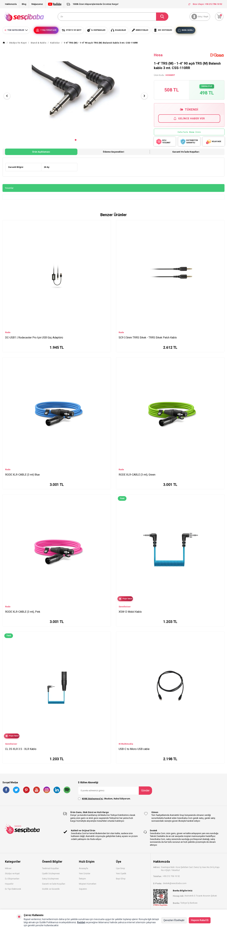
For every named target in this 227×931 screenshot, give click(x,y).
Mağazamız (37, 4)
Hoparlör (9, 884)
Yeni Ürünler (84, 873)
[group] (75, 93)
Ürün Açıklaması (41, 151)
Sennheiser (125, 606)
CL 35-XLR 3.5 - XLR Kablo (20, 749)
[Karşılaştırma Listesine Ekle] (107, 223)
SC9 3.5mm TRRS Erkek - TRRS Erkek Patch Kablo (148, 337)
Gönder (145, 790)
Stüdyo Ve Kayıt (18, 42)
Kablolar (55, 42)
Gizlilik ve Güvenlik (51, 889)
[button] (75, 140)
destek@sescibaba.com (174, 883)
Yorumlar (9, 188)
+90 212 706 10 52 (171, 876)
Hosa (158, 55)
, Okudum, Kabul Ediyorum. (106, 798)
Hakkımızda (11, 4)
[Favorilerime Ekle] (107, 228)
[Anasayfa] (3, 43)
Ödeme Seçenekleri (113, 151)
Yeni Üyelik (121, 873)
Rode (7, 332)
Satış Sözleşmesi (50, 878)
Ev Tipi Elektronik (13, 889)
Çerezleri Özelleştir (174, 920)
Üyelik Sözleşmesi (51, 873)
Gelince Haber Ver (191, 118)
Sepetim (83, 889)
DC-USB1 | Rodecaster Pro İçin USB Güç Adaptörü (34, 337)
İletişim (82, 878)
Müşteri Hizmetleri (87, 884)
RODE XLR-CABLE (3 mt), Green (137, 474)
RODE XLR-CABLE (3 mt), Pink (22, 611)
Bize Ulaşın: (207, 4)
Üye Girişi (120, 868)
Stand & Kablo (38, 42)
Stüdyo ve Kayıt (12, 873)
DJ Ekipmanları (12, 878)
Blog (24, 4)
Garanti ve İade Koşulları (185, 151)
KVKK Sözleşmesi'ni (92, 798)
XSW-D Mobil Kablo (130, 611)
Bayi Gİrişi (120, 878)
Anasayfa (83, 868)
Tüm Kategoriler (15, 30)
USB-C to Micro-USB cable (134, 749)
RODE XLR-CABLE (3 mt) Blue (22, 474)
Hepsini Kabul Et (199, 920)
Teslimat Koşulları (50, 868)
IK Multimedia (126, 744)
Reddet (81, 922)
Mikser (8, 868)
